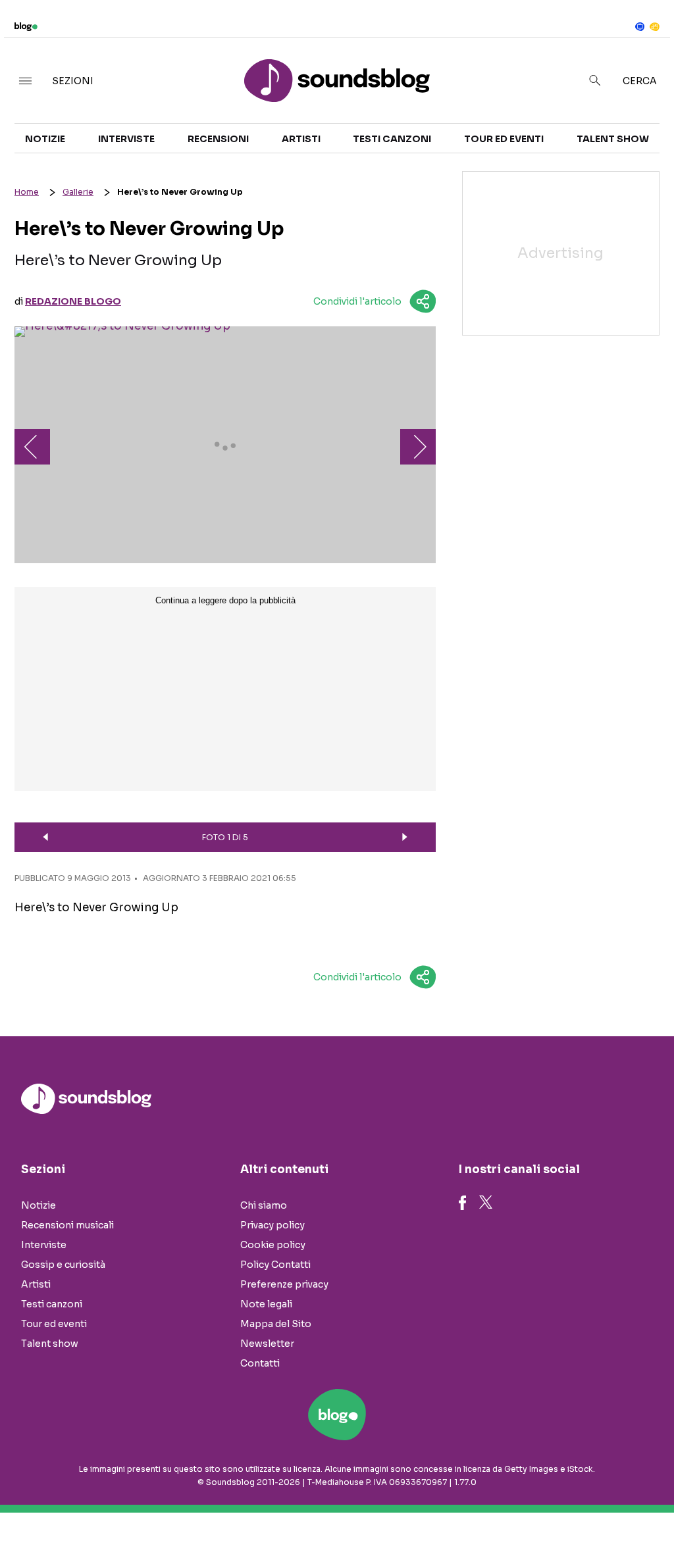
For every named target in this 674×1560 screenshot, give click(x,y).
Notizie (45, 139)
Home (26, 192)
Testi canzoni (392, 139)
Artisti (301, 139)
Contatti (260, 1363)
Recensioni (218, 139)
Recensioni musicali (67, 1225)
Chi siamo (263, 1205)
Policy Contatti (275, 1265)
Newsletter (267, 1343)
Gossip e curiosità (63, 1265)
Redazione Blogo (73, 301)
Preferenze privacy (284, 1284)
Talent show (613, 139)
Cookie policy (272, 1245)
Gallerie (78, 192)
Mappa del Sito (275, 1324)
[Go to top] (573, 1516)
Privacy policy (272, 1225)
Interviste (126, 139)
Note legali (266, 1304)
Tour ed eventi (504, 139)
